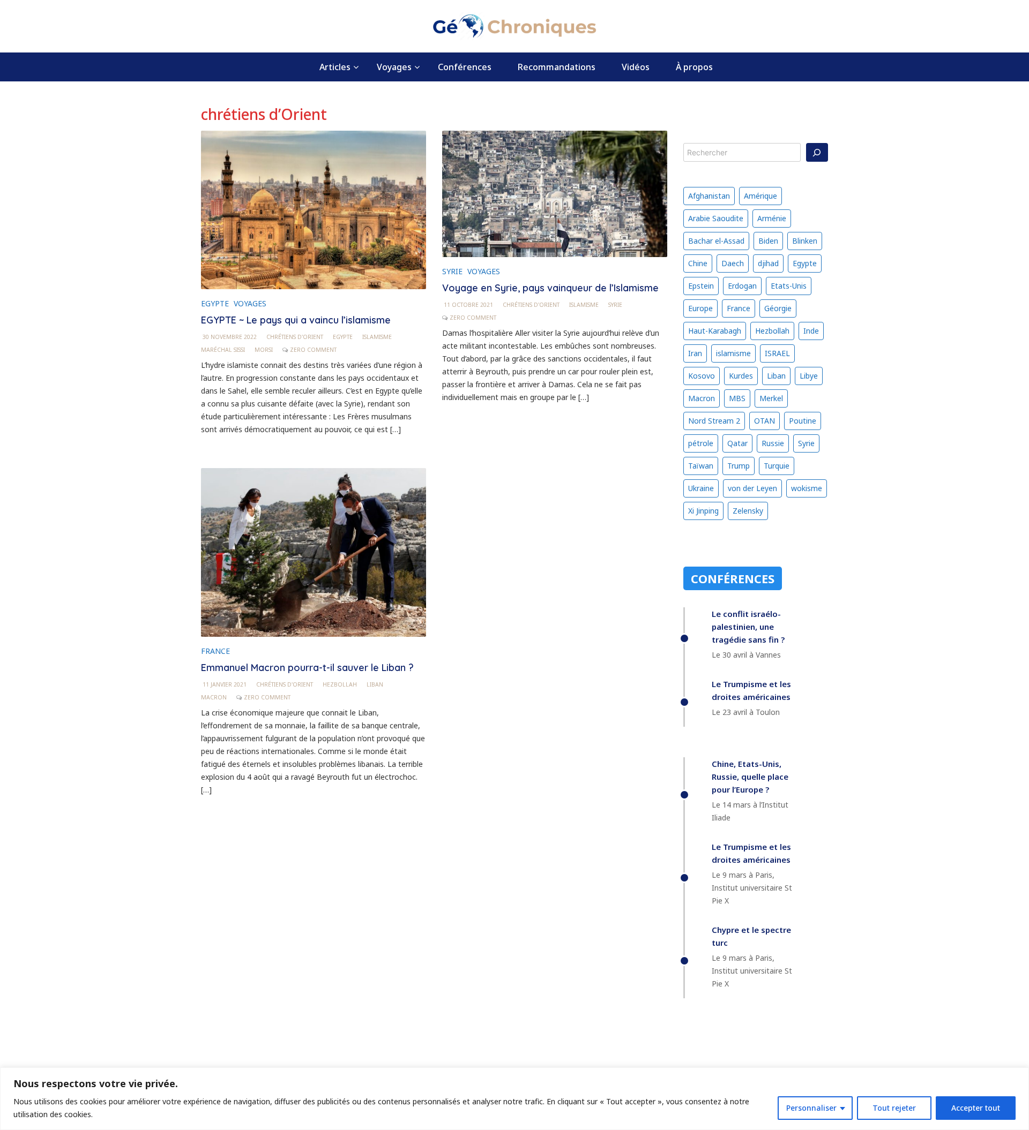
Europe (700, 308)
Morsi (264, 349)
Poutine (802, 421)
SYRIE (452, 271)
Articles (335, 67)
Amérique (760, 196)
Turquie (776, 466)
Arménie (771, 218)
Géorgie (778, 308)
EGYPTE (215, 303)
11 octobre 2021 (468, 304)
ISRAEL (777, 353)
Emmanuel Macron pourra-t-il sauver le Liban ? (307, 667)
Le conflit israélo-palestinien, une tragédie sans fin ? (748, 626)
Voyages (394, 67)
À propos (694, 67)
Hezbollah (340, 684)
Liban (375, 684)
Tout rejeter (894, 1108)
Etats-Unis (789, 286)
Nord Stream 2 (714, 421)
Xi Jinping (703, 511)
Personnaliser (811, 1108)
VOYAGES (250, 303)
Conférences (464, 67)
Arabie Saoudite (715, 218)
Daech (732, 263)
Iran (695, 353)
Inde (811, 331)
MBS (737, 398)
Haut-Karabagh (714, 331)
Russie (773, 443)
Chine (697, 263)
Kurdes (741, 376)
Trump (738, 466)
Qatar (737, 443)
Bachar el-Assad (716, 241)
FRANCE (215, 651)
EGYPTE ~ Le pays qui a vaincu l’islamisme (296, 320)
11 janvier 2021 (225, 684)
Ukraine (701, 488)
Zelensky (748, 511)
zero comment (313, 349)
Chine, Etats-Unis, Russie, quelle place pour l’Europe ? (750, 776)
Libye (809, 376)
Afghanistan (709, 196)
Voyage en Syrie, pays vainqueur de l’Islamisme (550, 288)
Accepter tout (975, 1108)
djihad (768, 263)
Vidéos (636, 67)
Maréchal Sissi (223, 349)
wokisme (806, 488)
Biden (768, 241)
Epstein (701, 286)
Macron (214, 697)
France (738, 308)
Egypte (343, 337)
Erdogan (742, 286)
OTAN (764, 421)
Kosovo (701, 376)
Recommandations (556, 67)
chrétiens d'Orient (294, 337)
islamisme (377, 337)
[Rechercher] (817, 152)
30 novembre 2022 (230, 337)
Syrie (615, 304)
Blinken (804, 241)
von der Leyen (752, 488)
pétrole (700, 443)
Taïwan (700, 466)
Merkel (771, 398)
